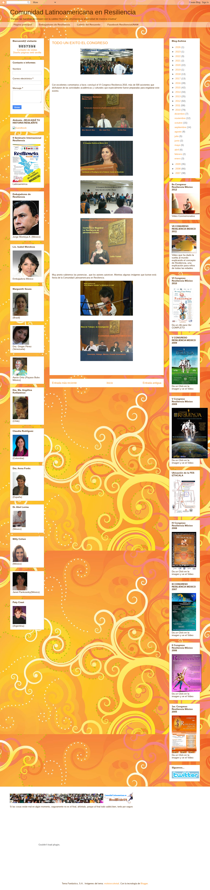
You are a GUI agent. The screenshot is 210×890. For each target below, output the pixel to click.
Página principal (23, 24)
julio (177, 136)
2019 (178, 69)
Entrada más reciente (64, 382)
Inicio (110, 382)
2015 (178, 87)
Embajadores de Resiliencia (54, 24)
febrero (179, 154)
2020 (178, 65)
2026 (178, 47)
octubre (179, 122)
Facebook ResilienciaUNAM (122, 24)
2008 (178, 168)
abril (177, 149)
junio (177, 140)
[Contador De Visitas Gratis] (27, 47)
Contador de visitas (27, 50)
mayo (178, 145)
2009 (178, 164)
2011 (178, 105)
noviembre (180, 118)
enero (178, 158)
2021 (178, 60)
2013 (178, 96)
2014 (178, 92)
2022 (178, 56)
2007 (178, 173)
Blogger (144, 883)
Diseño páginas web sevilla (27, 52)
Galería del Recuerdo (88, 24)
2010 (178, 109)
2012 (178, 101)
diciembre (180, 113)
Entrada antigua (152, 382)
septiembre (181, 127)
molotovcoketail (111, 883)
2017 (178, 78)
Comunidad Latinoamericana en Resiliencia (73, 12)
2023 (178, 51)
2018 (178, 74)
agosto (178, 131)
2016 (178, 83)
